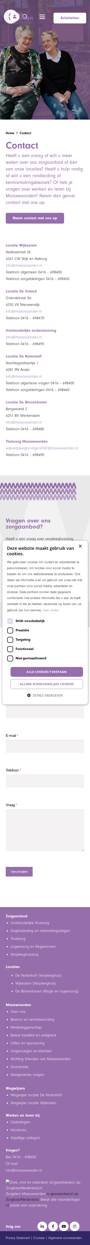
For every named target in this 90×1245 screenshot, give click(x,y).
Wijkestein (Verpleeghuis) (35, 983)
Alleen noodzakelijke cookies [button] (47, 684)
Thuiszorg (18, 939)
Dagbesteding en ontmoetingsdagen (40, 931)
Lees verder (51, 610)
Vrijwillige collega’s (25, 1138)
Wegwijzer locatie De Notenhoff (36, 1095)
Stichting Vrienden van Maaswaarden (41, 1059)
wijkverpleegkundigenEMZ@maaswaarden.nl (42, 448)
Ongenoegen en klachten (31, 1051)
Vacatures (18, 1130)
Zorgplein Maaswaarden (26, 1194)
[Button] (14, 16)
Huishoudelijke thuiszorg (30, 923)
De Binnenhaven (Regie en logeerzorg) (47, 991)
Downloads (20, 1067)
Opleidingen (20, 1122)
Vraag (11, 805)
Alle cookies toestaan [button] (46, 672)
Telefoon (13, 770)
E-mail (12, 735)
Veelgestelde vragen (27, 1075)
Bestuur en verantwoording (32, 1019)
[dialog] (45, 622)
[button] (42, 17)
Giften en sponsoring (28, 1043)
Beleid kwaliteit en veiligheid (33, 1035)
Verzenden (19, 872)
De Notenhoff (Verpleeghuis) (38, 975)
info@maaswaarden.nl (24, 265)
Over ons (18, 1011)
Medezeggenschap (26, 1027)
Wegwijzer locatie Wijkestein (33, 1103)
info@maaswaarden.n (23, 1170)
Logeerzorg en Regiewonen (33, 946)
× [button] (80, 546)
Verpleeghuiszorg (24, 954)
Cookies (39, 1238)
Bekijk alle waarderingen (60, 1199)
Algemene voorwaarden (65, 1238)
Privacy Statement (18, 1238)
